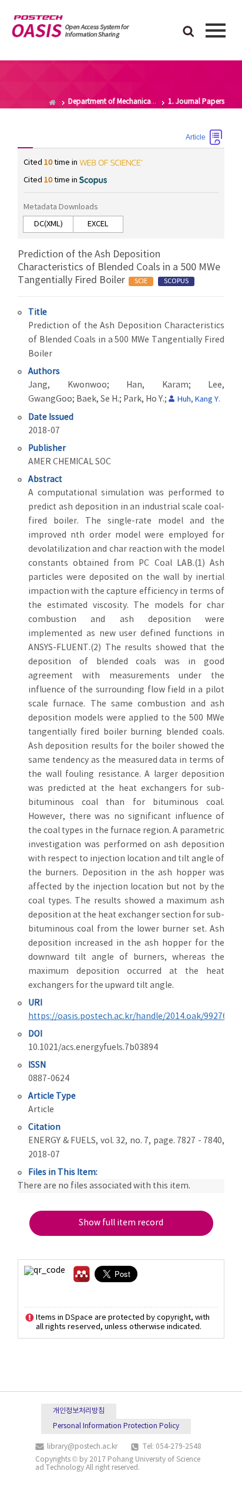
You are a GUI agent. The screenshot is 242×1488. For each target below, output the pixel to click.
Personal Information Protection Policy (116, 1426)
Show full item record (121, 1223)
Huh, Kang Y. (198, 399)
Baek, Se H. (97, 399)
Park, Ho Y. (143, 399)
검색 (188, 32)
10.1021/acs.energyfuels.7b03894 (93, 1047)
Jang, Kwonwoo (67, 385)
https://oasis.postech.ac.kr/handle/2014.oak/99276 (127, 1016)
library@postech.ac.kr (82, 1446)
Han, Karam (157, 385)
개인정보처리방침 (79, 1411)
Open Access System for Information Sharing (70, 28)
